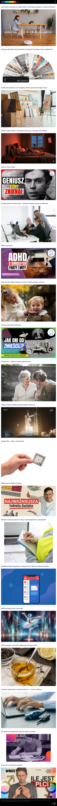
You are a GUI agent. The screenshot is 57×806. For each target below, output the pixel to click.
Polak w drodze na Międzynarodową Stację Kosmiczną (18, 404)
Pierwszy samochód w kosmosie (11, 325)
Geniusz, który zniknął (8, 167)
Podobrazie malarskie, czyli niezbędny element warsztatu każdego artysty (24, 87)
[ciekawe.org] (10, 2)
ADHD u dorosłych (7, 245)
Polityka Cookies (27, 801)
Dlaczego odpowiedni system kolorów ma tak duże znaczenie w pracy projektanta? (27, 49)
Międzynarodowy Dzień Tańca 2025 (12, 608)
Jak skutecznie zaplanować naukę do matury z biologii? (18, 731)
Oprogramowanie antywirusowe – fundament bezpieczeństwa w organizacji (24, 203)
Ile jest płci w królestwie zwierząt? (11, 765)
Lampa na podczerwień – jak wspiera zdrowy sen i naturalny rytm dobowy (24, 130)
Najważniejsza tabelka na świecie (11, 483)
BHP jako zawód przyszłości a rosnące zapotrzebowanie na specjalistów (23, 519)
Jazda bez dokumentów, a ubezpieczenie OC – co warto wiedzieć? (21, 689)
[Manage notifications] (54, 803)
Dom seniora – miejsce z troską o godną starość (16, 361)
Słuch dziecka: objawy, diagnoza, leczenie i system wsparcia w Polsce (22, 282)
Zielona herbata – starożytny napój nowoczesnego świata (19, 645)
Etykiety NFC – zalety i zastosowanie (12, 441)
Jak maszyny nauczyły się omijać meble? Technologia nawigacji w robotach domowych (28, 7)
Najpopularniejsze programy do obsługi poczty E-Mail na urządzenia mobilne (25, 566)
